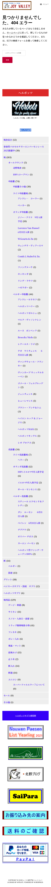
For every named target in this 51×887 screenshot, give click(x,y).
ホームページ (13, 32)
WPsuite (20, 882)
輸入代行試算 (25, 130)
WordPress (38, 882)
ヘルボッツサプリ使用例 (25, 715)
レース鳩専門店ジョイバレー (32, 880)
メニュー (46, 4)
